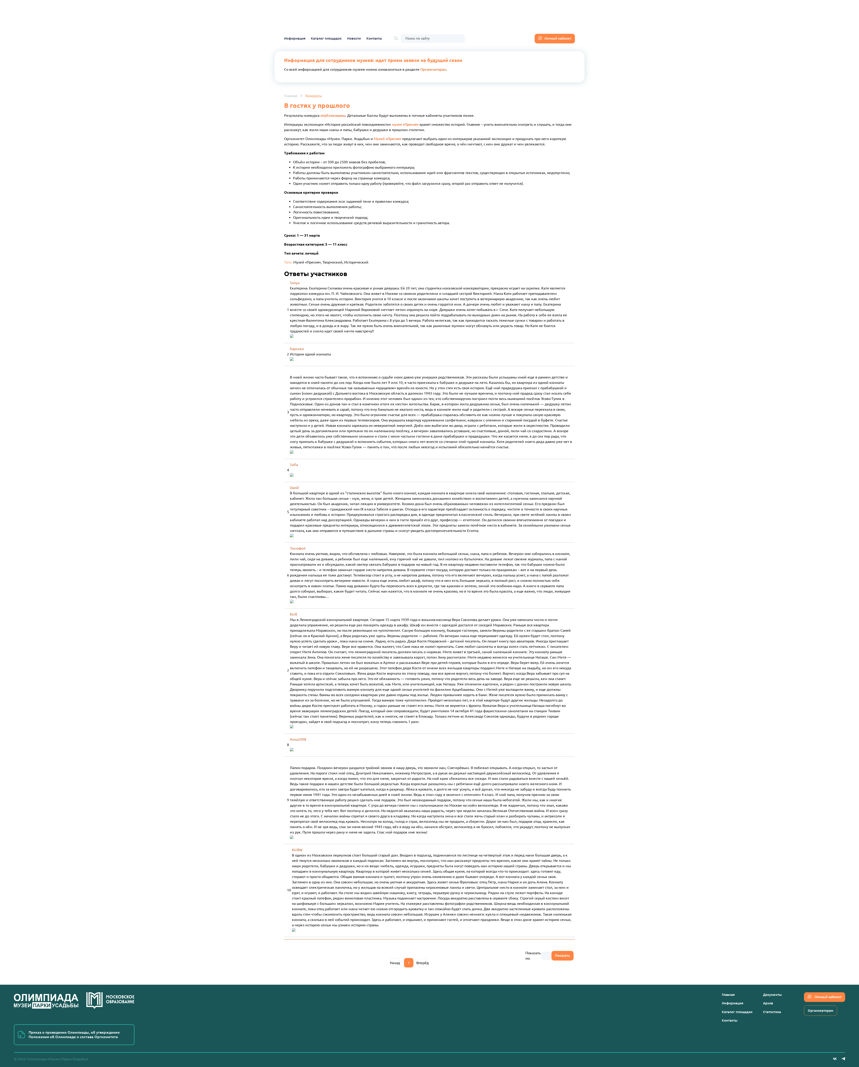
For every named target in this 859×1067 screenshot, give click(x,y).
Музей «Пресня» (387, 139)
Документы (772, 995)
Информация (294, 38)
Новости (354, 38)
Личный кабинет (557, 38)
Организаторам (433, 69)
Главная (290, 96)
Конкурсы (314, 96)
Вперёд (422, 963)
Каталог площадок (326, 38)
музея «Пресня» (405, 124)
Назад (395, 963)
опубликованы (332, 115)
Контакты (374, 38)
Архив (768, 1003)
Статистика (772, 1012)
